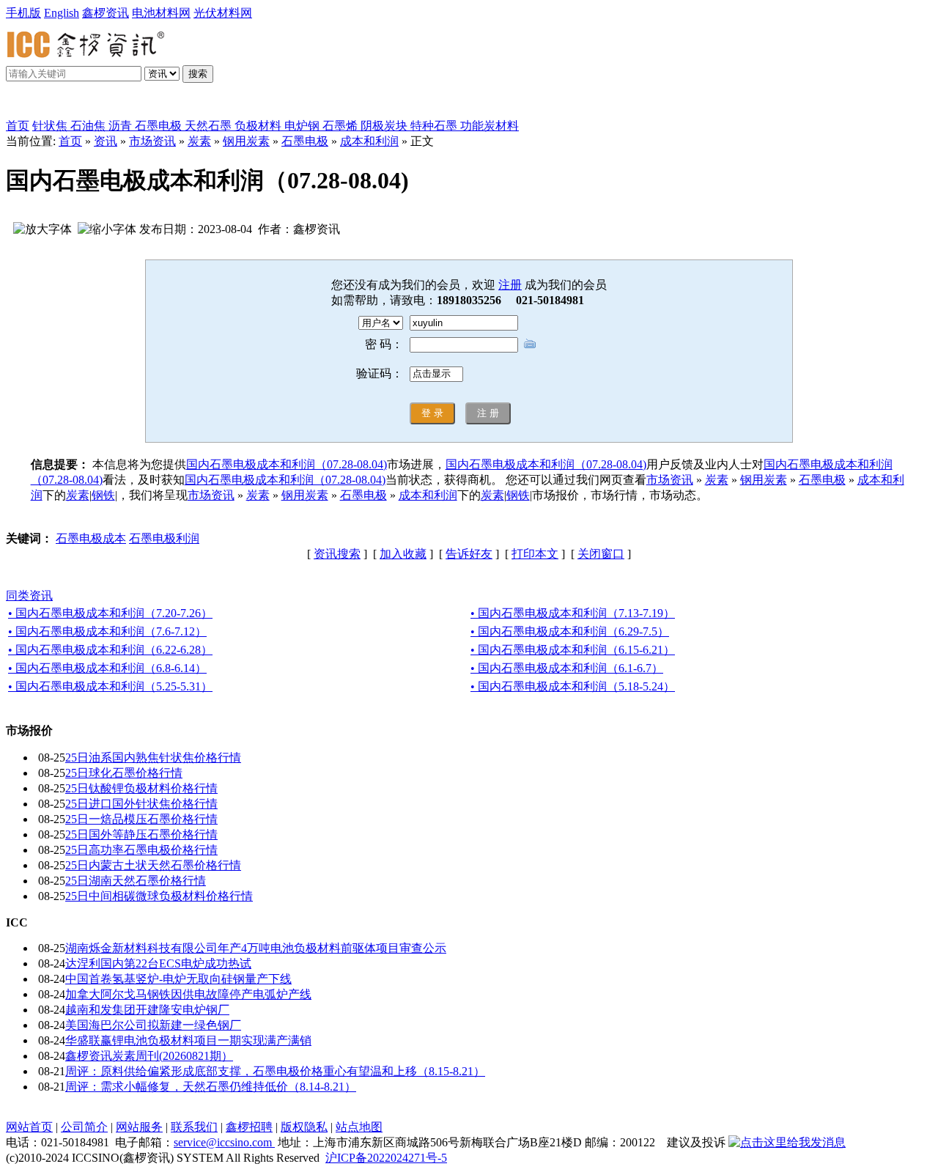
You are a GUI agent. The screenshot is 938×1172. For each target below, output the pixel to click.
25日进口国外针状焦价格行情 (141, 803)
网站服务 (139, 1127)
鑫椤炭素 (47, 103)
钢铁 (103, 495)
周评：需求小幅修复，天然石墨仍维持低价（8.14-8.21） (210, 1086)
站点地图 (359, 1127)
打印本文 (535, 554)
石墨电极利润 (164, 538)
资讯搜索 (337, 554)
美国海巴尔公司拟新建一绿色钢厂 (153, 1025)
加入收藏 (403, 554)
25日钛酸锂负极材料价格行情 (141, 788)
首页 (17, 125)
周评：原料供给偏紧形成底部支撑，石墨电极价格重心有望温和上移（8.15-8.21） (275, 1071)
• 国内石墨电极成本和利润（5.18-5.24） (572, 686)
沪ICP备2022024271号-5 (386, 1157)
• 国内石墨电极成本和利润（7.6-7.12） (107, 631)
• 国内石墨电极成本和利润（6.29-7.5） (569, 631)
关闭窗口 (600, 554)
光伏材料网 (222, 13)
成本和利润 (369, 141)
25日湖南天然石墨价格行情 (135, 880)
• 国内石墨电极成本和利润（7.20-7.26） (110, 613)
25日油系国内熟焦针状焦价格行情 (153, 757)
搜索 (197, 73)
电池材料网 (161, 13)
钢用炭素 (246, 141)
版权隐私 (304, 1127)
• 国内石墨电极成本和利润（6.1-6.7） (566, 668)
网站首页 (29, 1127)
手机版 (23, 13)
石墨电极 (304, 141)
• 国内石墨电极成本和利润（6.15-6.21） (572, 650)
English (61, 13)
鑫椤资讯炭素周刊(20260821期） (149, 1056)
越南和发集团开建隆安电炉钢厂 (147, 1009)
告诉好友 (469, 554)
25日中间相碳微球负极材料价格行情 (159, 896)
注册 (510, 285)
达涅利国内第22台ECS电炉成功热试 (158, 963)
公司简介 (84, 1127)
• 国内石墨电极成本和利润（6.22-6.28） (110, 650)
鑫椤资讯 (105, 13)
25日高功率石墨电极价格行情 (141, 850)
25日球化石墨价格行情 (123, 773)
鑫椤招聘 (249, 1127)
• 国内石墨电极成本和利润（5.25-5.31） (110, 686)
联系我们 (194, 1127)
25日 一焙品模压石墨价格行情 (141, 819)
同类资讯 (29, 595)
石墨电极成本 (91, 538)
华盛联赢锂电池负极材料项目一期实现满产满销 (188, 1040)
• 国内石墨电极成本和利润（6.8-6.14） (107, 668)
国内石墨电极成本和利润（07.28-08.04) (286, 464)
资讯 (105, 141)
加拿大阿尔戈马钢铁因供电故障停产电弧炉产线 (188, 994)
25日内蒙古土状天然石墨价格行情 (153, 865)
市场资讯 (152, 141)
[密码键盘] (530, 343)
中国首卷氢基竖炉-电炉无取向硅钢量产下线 (178, 979)
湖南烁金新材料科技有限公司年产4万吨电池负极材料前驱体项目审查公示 (255, 948)
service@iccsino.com (224, 1142)
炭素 (199, 141)
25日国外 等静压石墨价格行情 (141, 834)
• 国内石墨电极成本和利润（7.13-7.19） (572, 613)
